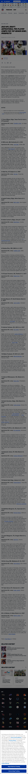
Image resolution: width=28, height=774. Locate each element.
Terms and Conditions (16, 737)
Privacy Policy (12, 740)
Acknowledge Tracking (14, 771)
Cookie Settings (5, 763)
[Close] (26, 732)
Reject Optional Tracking (14, 766)
